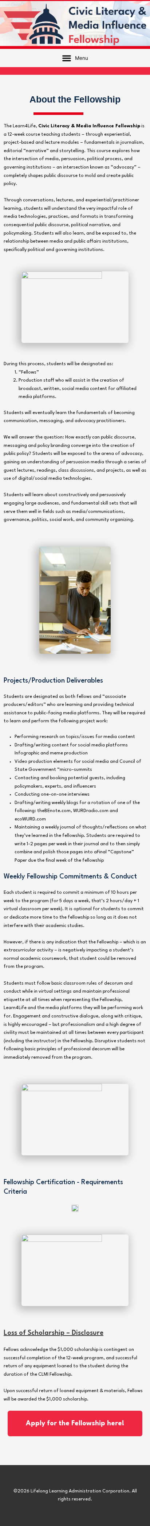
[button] (75, 58)
